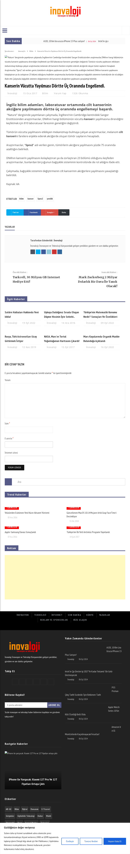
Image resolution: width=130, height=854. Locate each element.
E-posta (9, 438)
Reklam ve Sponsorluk (54, 619)
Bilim (45, 93)
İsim (7, 423)
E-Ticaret (46, 809)
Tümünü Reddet (91, 841)
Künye (90, 615)
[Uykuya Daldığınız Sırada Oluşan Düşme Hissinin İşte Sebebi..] (62, 307)
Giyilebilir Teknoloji (25, 816)
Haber (40, 816)
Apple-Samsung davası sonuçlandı (20, 532)
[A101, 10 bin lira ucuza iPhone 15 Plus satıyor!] (84, 647)
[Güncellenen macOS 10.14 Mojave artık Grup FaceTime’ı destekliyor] (96, 508)
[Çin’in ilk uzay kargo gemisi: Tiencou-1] (65, 502)
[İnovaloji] (65, 11)
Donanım (34, 809)
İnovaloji (12, 93)
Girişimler (10, 816)
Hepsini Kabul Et (114, 841)
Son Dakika (74, 615)
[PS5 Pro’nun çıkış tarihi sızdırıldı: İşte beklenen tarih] (87, 687)
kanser (31, 198)
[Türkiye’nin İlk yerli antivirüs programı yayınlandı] (96, 527)
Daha (64, 212)
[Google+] (61, 627)
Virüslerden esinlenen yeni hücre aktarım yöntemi (27, 512)
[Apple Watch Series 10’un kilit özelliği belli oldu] (85, 706)
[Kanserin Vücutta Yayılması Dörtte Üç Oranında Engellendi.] (65, 78)
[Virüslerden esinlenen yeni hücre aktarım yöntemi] (34, 508)
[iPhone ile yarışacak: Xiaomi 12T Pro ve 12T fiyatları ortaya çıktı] (33, 770)
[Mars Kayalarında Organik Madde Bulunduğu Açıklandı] (101, 331)
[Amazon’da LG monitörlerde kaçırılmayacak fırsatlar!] (87, 726)
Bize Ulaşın (80, 619)
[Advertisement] (65, 577)
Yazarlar (104, 615)
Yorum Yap (60, 93)
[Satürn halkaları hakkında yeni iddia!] (23, 307)
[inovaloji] (24, 652)
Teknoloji (11, 503)
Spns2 (40, 198)
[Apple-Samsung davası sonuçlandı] (34, 527)
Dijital (24, 809)
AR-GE (8, 809)
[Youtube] (75, 627)
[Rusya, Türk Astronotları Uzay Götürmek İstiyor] (23, 331)
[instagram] (82, 627)
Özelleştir (70, 841)
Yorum (7, 380)
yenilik (50, 198)
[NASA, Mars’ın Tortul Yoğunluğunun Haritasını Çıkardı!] (62, 331)
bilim (21, 198)
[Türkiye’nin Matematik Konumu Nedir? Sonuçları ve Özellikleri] (101, 307)
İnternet (57, 615)
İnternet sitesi (11, 452)
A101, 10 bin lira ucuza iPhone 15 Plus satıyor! (55, 41)
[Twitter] (55, 627)
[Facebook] (48, 627)
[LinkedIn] (68, 627)
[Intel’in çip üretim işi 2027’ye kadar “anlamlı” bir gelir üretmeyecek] (92, 667)
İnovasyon (23, 615)
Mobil (48, 816)
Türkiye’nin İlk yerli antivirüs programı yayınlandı (88, 532)
